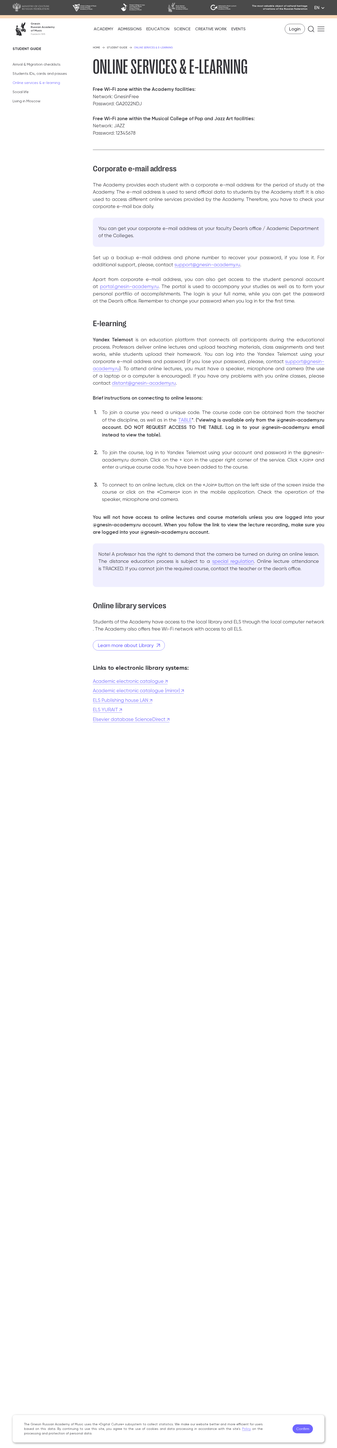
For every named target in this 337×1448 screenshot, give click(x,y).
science (182, 28)
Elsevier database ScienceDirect (130, 719)
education (157, 28)
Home (96, 47)
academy (103, 28)
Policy (246, 1429)
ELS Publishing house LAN (121, 700)
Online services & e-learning (36, 83)
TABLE (185, 420)
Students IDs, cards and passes (40, 73)
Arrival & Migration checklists (37, 64)
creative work (211, 28)
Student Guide (117, 47)
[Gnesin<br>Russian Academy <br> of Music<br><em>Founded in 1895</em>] (34, 29)
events (238, 28)
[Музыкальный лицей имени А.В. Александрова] (225, 8)
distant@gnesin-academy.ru (144, 383)
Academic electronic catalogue (129, 681)
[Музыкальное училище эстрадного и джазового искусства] (138, 8)
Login (295, 29)
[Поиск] (311, 29)
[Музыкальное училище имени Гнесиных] (91, 8)
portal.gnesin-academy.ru (129, 286)
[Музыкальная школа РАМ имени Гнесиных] (183, 8)
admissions (130, 28)
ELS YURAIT (106, 709)
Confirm (302, 1429)
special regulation (233, 561)
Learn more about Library (126, 645)
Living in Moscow (26, 101)
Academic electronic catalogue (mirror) (137, 690)
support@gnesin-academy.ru (207, 264)
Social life (21, 92)
